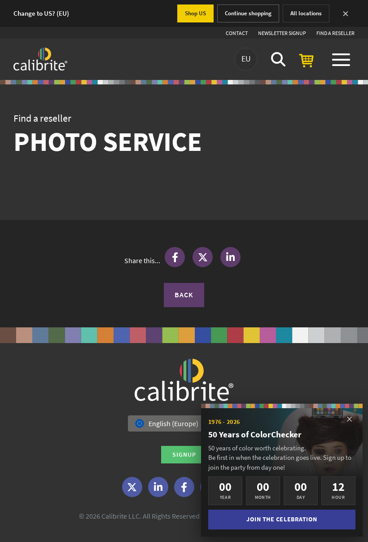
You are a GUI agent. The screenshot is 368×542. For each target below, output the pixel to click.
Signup (184, 454)
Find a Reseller (335, 33)
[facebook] (184, 487)
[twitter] (132, 487)
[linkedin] (158, 487)
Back (184, 294)
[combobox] (184, 423)
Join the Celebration (281, 519)
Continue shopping (248, 13)
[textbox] (169, 423)
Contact (237, 33)
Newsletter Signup (282, 33)
